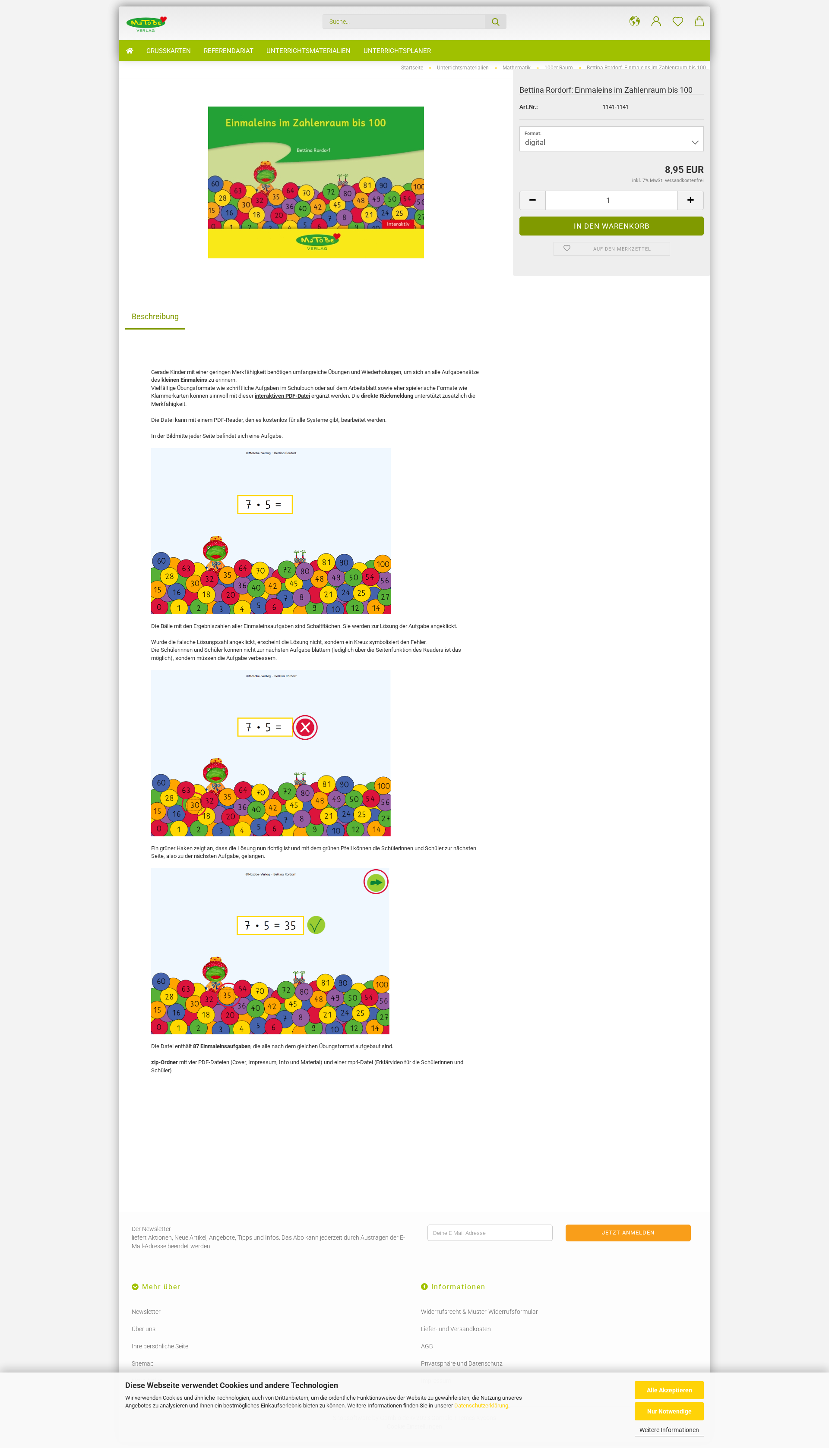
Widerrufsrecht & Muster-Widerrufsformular (479, 1311)
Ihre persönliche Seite (160, 1346)
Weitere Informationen (669, 1429)
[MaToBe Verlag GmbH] (149, 23)
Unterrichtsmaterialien (308, 51)
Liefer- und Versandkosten (456, 1329)
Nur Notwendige (669, 1411)
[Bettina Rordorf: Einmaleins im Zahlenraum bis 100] (316, 182)
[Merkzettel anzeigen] (678, 21)
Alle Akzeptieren (669, 1390)
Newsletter (146, 1311)
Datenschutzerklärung (481, 1405)
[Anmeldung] (656, 21)
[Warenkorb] (699, 21)
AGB (427, 1346)
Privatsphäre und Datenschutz (462, 1363)
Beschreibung (155, 316)
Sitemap (143, 1363)
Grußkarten (168, 51)
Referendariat (228, 51)
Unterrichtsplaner (397, 51)
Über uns (143, 1329)
